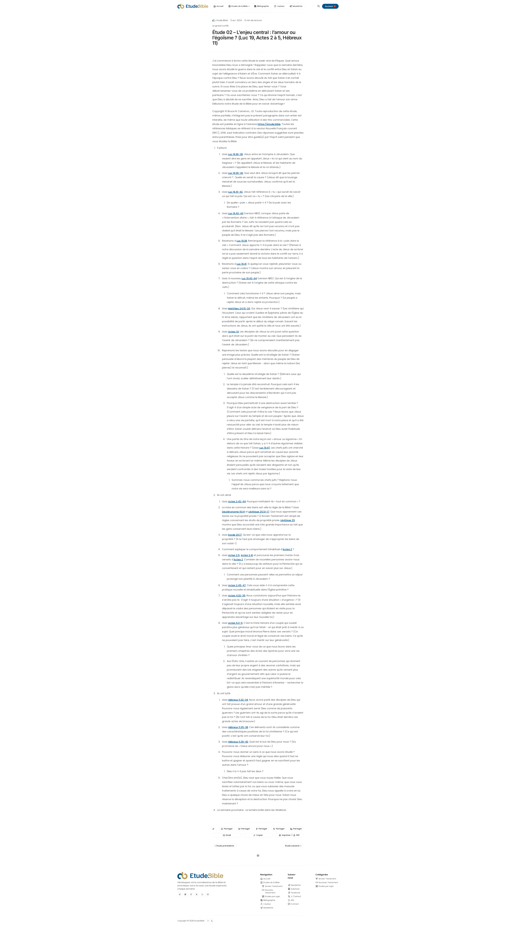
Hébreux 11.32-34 (238, 699)
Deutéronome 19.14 (233, 511)
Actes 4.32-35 (236, 595)
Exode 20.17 (235, 534)
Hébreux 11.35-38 (238, 727)
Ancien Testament (327, 878)
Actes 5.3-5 (235, 623)
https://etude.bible (269, 124)
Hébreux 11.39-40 (238, 741)
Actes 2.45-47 (237, 585)
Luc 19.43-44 (235, 213)
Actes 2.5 (234, 555)
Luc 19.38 (242, 240)
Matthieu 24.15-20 (239, 308)
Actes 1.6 (233, 331)
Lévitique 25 (287, 520)
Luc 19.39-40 (235, 173)
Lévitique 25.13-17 (258, 511)
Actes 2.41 (247, 555)
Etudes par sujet (326, 886)
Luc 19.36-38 (235, 154)
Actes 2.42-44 (237, 501)
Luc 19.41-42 (235, 192)
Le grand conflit (220, 25)
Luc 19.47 (264, 447)
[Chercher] (318, 6)
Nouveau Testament (328, 882)
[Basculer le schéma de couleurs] (210, 921)
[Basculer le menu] (249, 6)
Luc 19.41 (242, 264)
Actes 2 (287, 549)
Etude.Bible (199, 920)
